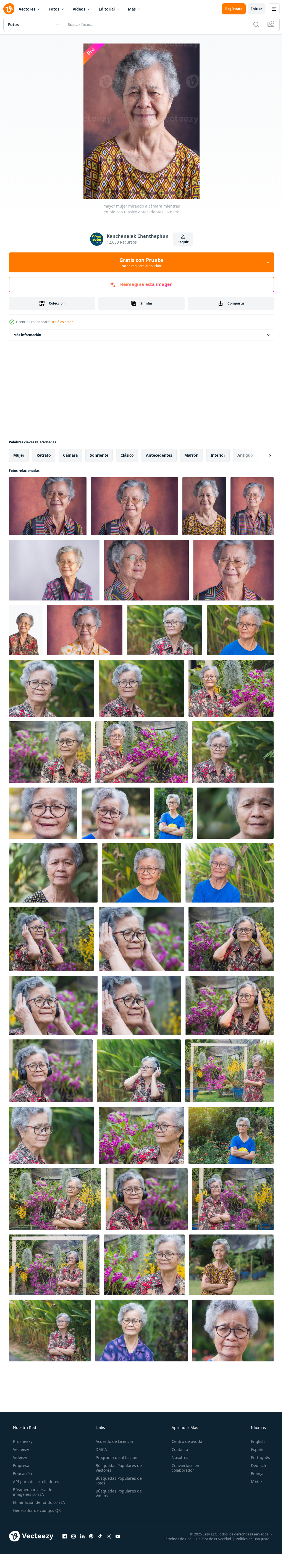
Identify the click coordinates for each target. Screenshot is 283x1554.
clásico (127, 455)
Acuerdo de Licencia (112, 1441)
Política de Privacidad (209, 1538)
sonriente (99, 455)
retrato (43, 455)
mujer (18, 455)
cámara (70, 455)
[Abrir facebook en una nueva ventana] (64, 1536)
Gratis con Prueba (139, 262)
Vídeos (79, 9)
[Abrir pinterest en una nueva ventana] (91, 1536)
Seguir (180, 242)
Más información (27, 335)
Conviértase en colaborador (182, 1468)
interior (218, 455)
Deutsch (255, 1465)
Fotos (54, 9)
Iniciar (252, 8)
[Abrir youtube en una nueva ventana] (118, 1536)
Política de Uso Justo (248, 1538)
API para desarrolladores (35, 1481)
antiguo (245, 455)
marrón (191, 455)
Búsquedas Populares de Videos (117, 1493)
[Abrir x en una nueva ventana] (109, 1536)
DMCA (99, 1449)
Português (256, 1457)
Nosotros (177, 1457)
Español (254, 1449)
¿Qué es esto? (62, 322)
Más (132, 9)
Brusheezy (22, 1441)
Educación (22, 1473)
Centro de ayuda (184, 1441)
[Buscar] (252, 24)
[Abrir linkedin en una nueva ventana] (82, 1536)
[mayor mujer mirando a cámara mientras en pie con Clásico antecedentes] (204, 506)
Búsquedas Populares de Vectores (117, 1468)
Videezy (19, 1457)
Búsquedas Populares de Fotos (117, 1481)
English (254, 1441)
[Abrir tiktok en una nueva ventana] (100, 1536)
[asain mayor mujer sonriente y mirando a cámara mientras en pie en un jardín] (53, 873)
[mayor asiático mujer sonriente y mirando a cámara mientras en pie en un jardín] (233, 1330)
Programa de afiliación (115, 1457)
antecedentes (159, 455)
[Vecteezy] (8, 8)
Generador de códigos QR (36, 1510)
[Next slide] (261, 455)
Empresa (20, 1465)
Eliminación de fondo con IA (38, 1502)
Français (255, 1473)
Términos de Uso (173, 1538)
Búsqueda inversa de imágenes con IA (32, 1492)
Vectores (27, 9)
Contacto (177, 1449)
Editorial (107, 9)
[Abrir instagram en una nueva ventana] (73, 1536)
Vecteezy (20, 1449)
